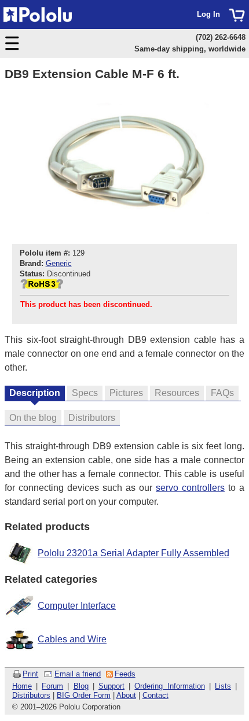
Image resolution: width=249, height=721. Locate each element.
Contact (155, 695)
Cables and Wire (72, 639)
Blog (81, 686)
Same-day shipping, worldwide (190, 49)
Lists (223, 686)
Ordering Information (169, 686)
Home (22, 686)
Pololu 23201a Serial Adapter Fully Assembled (133, 553)
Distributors (31, 695)
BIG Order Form (84, 695)
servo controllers (190, 488)
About (126, 695)
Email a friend (77, 674)
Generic (59, 263)
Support (111, 686)
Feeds (125, 674)
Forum (52, 686)
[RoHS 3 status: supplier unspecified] (42, 286)
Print (30, 674)
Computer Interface (77, 606)
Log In (208, 14)
